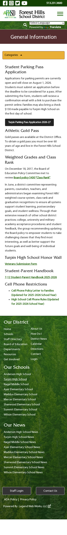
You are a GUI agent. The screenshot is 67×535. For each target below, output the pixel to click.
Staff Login (16, 490)
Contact (36, 354)
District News (39, 339)
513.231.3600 (54, 3)
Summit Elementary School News (24, 467)
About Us (36, 328)
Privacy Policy (28, 499)
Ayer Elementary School (18, 389)
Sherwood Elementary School (22, 404)
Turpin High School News (19, 437)
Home (7, 329)
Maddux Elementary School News (24, 452)
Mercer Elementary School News (23, 457)
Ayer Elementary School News (22, 447)
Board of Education (15, 344)
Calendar (36, 344)
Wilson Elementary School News (23, 472)
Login (34, 359)
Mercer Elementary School (20, 399)
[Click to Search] (25, 25)
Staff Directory (13, 339)
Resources (10, 354)
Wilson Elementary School (19, 414)
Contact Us (50, 490)
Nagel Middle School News (20, 442)
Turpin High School (15, 379)
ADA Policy (10, 499)
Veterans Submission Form (21, 264)
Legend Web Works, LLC (33, 506)
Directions (37, 349)
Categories (11, 55)
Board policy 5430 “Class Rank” (32, 177)
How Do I (36, 333)
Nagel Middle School (16, 384)
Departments (12, 349)
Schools (8, 334)
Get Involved (12, 359)
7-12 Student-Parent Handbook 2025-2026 (31, 277)
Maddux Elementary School (20, 394)
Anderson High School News (21, 432)
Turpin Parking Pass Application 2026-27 (29, 122)
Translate (55, 27)
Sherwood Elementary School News (25, 462)
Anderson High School (17, 374)
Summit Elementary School (20, 409)
